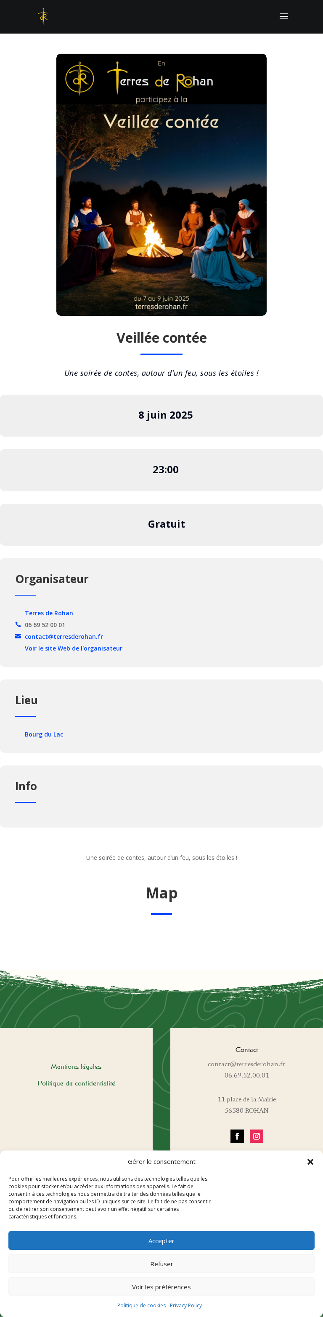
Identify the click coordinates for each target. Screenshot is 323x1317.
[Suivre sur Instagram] (256, 1136)
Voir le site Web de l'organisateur (73, 648)
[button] (310, 1162)
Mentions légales (76, 1066)
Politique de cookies (141, 1305)
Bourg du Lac (44, 734)
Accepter (161, 1240)
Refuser (161, 1264)
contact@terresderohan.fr (64, 636)
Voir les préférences (161, 1287)
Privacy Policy (186, 1305)
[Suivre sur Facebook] (237, 1136)
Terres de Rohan (49, 613)
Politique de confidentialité (76, 1083)
